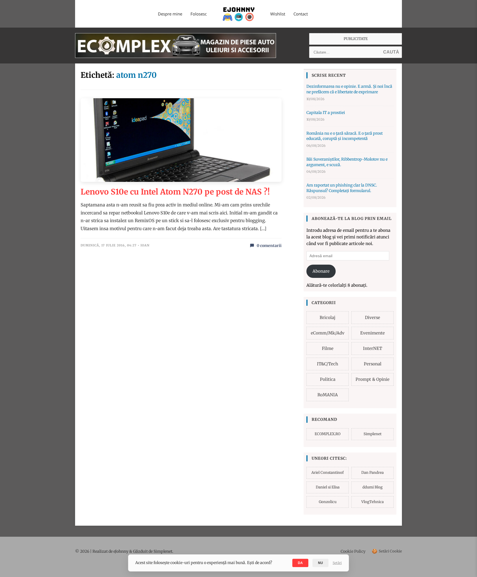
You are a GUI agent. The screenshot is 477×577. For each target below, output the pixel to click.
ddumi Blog (372, 487)
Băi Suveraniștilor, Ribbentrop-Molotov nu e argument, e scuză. (347, 162)
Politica (327, 379)
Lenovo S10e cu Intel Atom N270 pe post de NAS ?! (175, 192)
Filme (327, 348)
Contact (300, 14)
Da (300, 563)
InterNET (372, 348)
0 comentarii (269, 245)
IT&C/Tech (327, 363)
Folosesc (198, 14)
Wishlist (277, 14)
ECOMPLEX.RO (327, 434)
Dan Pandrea (372, 472)
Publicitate (356, 38)
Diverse (372, 317)
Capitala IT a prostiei (325, 112)
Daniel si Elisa (328, 487)
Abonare (321, 271)
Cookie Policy (353, 551)
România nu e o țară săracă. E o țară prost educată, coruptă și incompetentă (344, 136)
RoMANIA (327, 394)
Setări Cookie (387, 551)
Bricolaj (327, 317)
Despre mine (170, 14)
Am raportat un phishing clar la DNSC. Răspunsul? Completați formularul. (341, 188)
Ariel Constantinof (327, 472)
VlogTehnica (372, 501)
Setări (337, 563)
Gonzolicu (327, 501)
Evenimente (372, 333)
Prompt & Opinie (372, 379)
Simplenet (372, 434)
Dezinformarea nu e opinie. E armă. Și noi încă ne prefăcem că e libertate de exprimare (349, 89)
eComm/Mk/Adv (327, 333)
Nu (320, 563)
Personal (372, 363)
